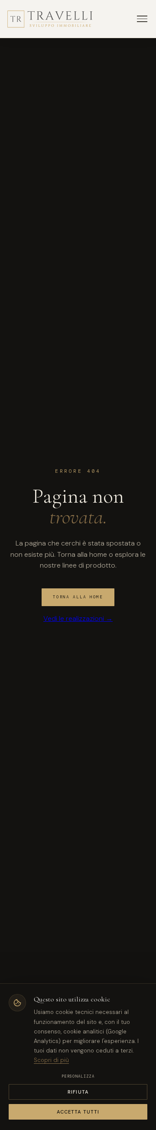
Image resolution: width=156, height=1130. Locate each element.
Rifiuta (78, 1092)
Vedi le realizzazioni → (78, 618)
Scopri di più (51, 1060)
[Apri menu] (142, 19)
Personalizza (78, 1076)
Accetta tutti (78, 1112)
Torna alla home (78, 597)
